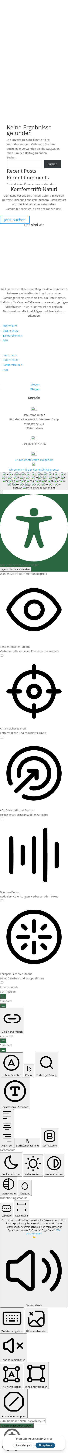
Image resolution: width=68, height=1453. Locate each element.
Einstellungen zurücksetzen (17, 1425)
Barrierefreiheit (12, 335)
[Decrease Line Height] (3, 1050)
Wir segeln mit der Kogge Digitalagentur (34, 469)
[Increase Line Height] (3, 1040)
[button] (1, 492)
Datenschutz (11, 330)
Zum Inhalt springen (13, 1421)
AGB (5, 340)
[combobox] (34, 481)
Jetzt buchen (15, 219)
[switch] (2, 655)
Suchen (11, 157)
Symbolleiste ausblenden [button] (16, 569)
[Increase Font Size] (3, 996)
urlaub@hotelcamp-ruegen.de (34, 460)
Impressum (10, 326)
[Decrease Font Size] (3, 1005)
